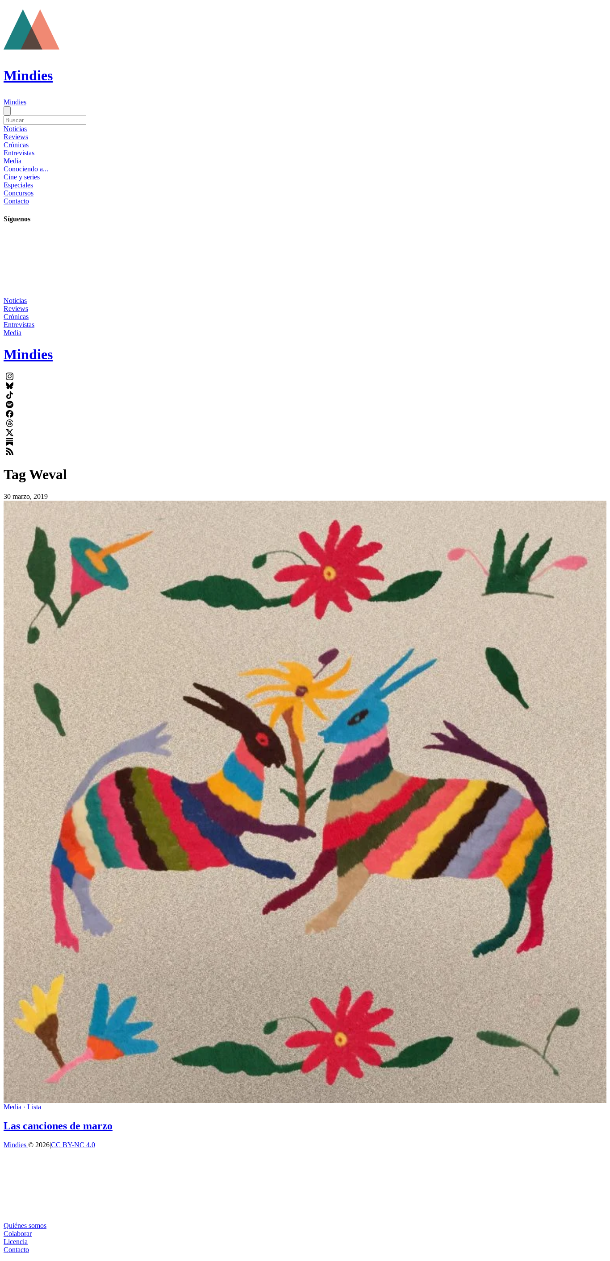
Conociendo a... (26, 169)
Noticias (15, 129)
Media (12, 161)
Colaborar (18, 1233)
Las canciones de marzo (58, 1126)
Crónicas (16, 145)
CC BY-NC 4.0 (73, 1145)
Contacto (16, 201)
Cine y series (22, 177)
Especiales (18, 185)
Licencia (16, 1241)
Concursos (18, 193)
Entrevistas (19, 153)
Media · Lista (22, 1107)
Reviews (16, 137)
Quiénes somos (25, 1225)
